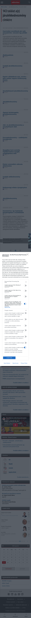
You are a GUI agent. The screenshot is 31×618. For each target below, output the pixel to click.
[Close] (28, 254)
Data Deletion (7, 363)
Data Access (15, 363)
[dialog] (15, 309)
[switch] (25, 285)
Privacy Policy (24, 363)
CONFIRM (9, 357)
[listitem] (15, 282)
